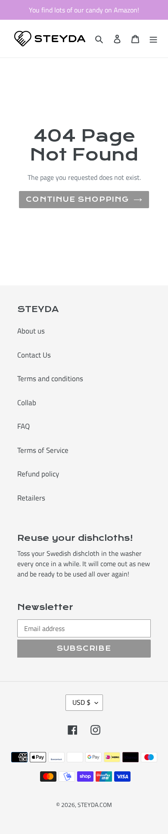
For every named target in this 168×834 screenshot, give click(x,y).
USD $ (81, 702)
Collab (26, 402)
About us (31, 331)
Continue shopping (77, 199)
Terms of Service (42, 450)
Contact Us (34, 355)
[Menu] (153, 39)
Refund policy (38, 473)
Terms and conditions (50, 378)
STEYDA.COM (95, 804)
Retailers (31, 497)
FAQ (23, 426)
